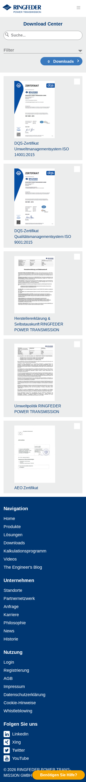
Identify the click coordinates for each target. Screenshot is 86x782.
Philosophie (15, 622)
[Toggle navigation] (78, 7)
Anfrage (11, 606)
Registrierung (16, 670)
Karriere (11, 614)
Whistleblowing (18, 711)
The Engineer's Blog (23, 567)
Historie (11, 639)
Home (9, 518)
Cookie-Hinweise (20, 702)
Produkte (12, 526)
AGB (8, 678)
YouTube (20, 758)
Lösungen (13, 534)
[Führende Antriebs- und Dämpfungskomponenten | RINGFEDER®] (21, 8)
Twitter (18, 750)
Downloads (61, 61)
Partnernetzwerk (19, 598)
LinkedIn (20, 734)
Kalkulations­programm (25, 551)
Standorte (13, 590)
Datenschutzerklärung (24, 694)
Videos (10, 559)
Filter (9, 50)
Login (9, 662)
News (9, 631)
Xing (16, 742)
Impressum (14, 686)
